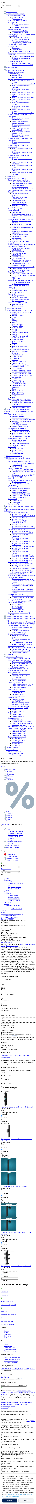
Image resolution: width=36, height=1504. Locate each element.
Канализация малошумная (20, 234)
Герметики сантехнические (18, 668)
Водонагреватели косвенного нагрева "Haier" (21, 125)
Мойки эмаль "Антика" (19, 687)
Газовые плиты (14, 29)
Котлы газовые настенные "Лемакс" (23, 558)
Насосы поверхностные (19, 258)
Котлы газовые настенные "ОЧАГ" (23, 560)
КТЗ (11, 478)
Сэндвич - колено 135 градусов (21, 370)
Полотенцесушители (16, 689)
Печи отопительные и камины (21, 406)
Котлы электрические (16, 602)
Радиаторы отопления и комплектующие (19, 616)
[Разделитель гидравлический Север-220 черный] (7, 1264)
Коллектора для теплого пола (21, 431)
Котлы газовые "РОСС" (19, 522)
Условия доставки (12, 856)
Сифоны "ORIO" (17, 714)
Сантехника (10, 655)
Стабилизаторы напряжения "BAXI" (23, 56)
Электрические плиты (16, 61)
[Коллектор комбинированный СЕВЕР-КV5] (9, 1171)
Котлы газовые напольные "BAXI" (23, 526)
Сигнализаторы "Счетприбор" (21, 495)
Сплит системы (17, 49)
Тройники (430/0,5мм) (19, 383)
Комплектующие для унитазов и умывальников (18, 671)
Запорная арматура (16, 416)
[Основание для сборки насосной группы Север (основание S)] (9, 1216)
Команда (11, 838)
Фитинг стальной (17, 452)
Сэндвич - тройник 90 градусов (22, 375)
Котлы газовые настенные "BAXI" (23, 531)
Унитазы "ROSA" (17, 738)
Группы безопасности (16, 414)
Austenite (14, 314)
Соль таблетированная (16, 646)
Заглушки (15, 329)
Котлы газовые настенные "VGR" (22, 555)
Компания (10, 779)
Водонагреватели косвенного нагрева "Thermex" (21, 135)
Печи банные (16, 404)
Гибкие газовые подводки (18, 468)
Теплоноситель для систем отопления (21, 647)
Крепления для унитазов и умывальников (20, 676)
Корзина (9, 771)
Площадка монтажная (19, 361)
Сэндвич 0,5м (16, 378)
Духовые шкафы (17, 19)
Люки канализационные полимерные (21, 244)
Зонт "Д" (14, 331)
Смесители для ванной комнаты (22, 723)
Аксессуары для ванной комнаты (20, 658)
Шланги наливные (18, 304)
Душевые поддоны (18, 667)
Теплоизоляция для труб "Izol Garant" (21, 726)
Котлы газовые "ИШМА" (20, 517)
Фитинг (12, 447)
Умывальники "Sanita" (19, 731)
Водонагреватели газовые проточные (21, 79)
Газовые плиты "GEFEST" (20, 32)
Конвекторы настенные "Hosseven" (23, 597)
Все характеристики (7, 942)
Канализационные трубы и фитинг (21, 219)
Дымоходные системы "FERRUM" (21, 312)
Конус (14, 344)
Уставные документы (12, 847)
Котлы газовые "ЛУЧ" (19, 519)
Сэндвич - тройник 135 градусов (22, 373)
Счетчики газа (16, 502)
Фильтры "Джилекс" (18, 709)
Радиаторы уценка (17, 755)
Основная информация (15, 831)
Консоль (14, 343)
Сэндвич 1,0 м (16, 380)
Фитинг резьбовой (18, 448)
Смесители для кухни (18, 725)
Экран (14, 395)
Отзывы (21, 944)
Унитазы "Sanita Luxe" (19, 740)
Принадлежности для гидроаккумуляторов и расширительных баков (19, 202)
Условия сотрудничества (14, 841)
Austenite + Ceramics (18, 315)
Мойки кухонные (15, 682)
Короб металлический (19, 482)
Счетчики (12, 499)
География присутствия (15, 835)
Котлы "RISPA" (17, 608)
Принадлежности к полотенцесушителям (18, 695)
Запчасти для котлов (16, 574)
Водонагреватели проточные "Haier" (23, 84)
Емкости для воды (15, 209)
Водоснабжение (11, 176)
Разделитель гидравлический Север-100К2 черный (17, 1107)
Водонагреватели (11, 67)
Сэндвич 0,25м (16, 377)
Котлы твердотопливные (17, 599)
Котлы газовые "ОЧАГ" (19, 521)
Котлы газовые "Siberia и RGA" (22, 514)
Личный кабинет (6, 869)
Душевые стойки (17, 720)
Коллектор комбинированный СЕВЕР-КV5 (14, 1186)
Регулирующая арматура (17, 438)
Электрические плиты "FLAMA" (22, 63)
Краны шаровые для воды (20, 426)
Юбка (13, 397)
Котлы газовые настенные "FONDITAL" (20, 539)
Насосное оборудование (17, 246)
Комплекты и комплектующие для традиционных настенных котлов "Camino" (22, 585)
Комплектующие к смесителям (21, 721)
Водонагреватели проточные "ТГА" (23, 113)
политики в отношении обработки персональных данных (16, 1391)
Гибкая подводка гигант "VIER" (22, 182)
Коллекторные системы (17, 428)
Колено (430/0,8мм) (18, 339)
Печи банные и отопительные (19, 399)
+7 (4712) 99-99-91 (29, 1369)
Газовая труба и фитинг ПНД (19, 461)
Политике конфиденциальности (15, 1494)
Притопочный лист (18, 366)
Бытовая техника (11, 12)
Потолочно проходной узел (20, 365)
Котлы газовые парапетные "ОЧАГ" (23, 568)
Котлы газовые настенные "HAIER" (23, 541)
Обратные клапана (18, 442)
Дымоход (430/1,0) (17, 327)
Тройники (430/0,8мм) (19, 385)
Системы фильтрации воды (18, 708)
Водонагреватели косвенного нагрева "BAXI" (21, 118)
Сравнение (10, 774)
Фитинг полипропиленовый (21, 270)
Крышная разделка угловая (20, 349)
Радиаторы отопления (16, 634)
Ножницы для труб (18, 212)
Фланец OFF (16, 387)
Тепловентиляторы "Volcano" (21, 51)
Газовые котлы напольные (18, 512)
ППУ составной (17, 356)
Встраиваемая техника (17, 15)
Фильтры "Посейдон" (18, 711)
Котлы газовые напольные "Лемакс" (23, 528)
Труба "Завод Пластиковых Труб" (22, 273)
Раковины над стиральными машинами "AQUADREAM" (21, 703)
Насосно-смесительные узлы (21, 435)
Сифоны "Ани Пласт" (19, 716)
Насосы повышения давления (21, 260)
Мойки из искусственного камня (22, 684)
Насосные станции (18, 251)
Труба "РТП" (16, 279)
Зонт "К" (14, 334)
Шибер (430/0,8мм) (18, 392)
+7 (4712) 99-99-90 (17, 1369)
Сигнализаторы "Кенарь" (20, 492)
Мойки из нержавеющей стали (21, 686)
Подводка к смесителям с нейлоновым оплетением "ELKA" (22, 187)
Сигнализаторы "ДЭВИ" (20, 490)
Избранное (9, 776)
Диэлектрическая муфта (17, 477)
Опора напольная (17, 355)
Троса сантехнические (19, 680)
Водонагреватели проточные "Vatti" (23, 97)
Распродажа (8, 1346)
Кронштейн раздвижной (19, 346)
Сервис (8, 819)
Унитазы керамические (17, 737)
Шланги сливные (17, 306)
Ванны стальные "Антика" (20, 665)
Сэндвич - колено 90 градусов (21, 372)
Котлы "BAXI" (16, 604)
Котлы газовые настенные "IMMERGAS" (20, 544)
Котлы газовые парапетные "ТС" (22, 572)
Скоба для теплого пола (19, 289)
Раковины (12, 697)
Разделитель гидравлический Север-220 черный (16, 1266)
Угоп (13, 614)
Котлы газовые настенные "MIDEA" (23, 546)
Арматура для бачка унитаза (21, 674)
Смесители (13, 718)
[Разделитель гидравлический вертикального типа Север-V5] (9, 1137)
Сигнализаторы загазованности (19, 488)
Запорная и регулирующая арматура (17, 409)
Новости (9, 815)
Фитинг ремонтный (18, 450)
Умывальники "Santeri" (19, 735)
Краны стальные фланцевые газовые (23, 419)
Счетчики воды (17, 500)
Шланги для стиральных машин (19, 302)
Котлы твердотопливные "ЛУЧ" (22, 601)
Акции (6, 890)
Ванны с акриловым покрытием (22, 663)
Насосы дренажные (18, 256)
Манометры (13, 485)
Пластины (15, 360)
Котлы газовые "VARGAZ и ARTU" (23, 516)
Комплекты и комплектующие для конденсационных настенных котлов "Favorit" (23, 580)
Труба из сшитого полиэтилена (21, 282)
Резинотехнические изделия (18, 706)
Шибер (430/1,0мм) (18, 394)
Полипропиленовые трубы (20, 268)
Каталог (7, 1344)
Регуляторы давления (18, 445)
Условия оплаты (11, 854)
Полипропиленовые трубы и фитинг (21, 267)
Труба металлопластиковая (20, 284)
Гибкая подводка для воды (18, 180)
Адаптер (14, 321)
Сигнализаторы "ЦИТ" (19, 497)
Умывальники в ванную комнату (20, 728)
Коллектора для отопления (20, 430)
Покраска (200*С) (17, 363)
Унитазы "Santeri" (17, 745)
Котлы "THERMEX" (18, 609)
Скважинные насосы (18, 265)
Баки (13, 322)
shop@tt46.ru (5, 1377)
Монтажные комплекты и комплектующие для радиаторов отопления (21, 624)
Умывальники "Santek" (19, 733)
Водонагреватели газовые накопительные (16, 73)
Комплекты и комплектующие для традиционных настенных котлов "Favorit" (22, 590)
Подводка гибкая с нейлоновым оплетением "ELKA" (22, 184)
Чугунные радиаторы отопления (22, 644)
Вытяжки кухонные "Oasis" (20, 27)
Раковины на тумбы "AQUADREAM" (18, 700)
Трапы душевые (17, 239)
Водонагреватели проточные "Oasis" (23, 92)
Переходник (15, 358)
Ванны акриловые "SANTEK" (21, 662)
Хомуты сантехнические (19, 297)
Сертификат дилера (7, 1055)
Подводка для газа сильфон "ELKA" (23, 475)
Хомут (14, 389)
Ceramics (14, 317)
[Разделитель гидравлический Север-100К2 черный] (6, 1105)
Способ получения (12, 860)
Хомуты (12, 294)
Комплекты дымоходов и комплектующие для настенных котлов (21, 576)
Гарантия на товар (12, 858)
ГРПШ (11, 460)
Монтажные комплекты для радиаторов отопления (20, 631)
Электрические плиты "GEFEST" (22, 65)
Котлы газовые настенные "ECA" (22, 533)
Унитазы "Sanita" (17, 742)
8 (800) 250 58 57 (6, 824)
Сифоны (12, 713)
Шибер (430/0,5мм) (18, 390)
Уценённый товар (12, 747)
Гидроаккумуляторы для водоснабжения (19, 198)
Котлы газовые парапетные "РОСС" (23, 570)
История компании (14, 836)
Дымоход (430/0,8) (17, 326)
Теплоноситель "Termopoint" (21, 651)
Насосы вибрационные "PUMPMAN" (19, 254)
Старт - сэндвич (17, 368)
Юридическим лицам (13, 821)
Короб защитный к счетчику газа (20, 480)
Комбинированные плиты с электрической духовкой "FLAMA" (23, 38)
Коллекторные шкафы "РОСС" (21, 433)
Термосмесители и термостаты (21, 436)
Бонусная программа (12, 845)
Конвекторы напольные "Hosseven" (23, 596)
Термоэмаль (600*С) (18, 382)
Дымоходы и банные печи (15, 308)
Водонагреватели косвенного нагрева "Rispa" (21, 129)
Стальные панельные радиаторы (22, 642)
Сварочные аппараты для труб (21, 214)
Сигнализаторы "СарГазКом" (21, 494)
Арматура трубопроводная (20, 418)
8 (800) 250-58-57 (6, 1369)
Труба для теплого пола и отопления (21, 280)
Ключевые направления (15, 833)
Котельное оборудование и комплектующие (20, 506)
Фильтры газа (13, 504)
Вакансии (10, 844)
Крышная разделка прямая (20, 348)
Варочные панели (17, 17)
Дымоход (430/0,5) (17, 324)
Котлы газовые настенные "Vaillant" (23, 557)
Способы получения (12, 946)
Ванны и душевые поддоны (18, 660)
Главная (8, 778)
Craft (13, 319)
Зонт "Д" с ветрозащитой (20, 332)
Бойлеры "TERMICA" (19, 77)
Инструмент (13, 210)
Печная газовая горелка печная (19, 613)
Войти (3, 766)
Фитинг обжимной (18, 292)
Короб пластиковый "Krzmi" (21, 483)
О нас (8, 830)
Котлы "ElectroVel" (18, 606)
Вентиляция (15, 48)
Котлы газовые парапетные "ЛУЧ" (23, 563)
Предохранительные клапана (21, 443)
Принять (9, 1500)
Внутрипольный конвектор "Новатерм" (21, 622)
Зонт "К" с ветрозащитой (20, 336)
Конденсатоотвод (17, 341)
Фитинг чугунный (18, 453)
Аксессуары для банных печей (21, 401)
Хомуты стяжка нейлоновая (20, 299)
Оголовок (15, 353)
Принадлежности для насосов (21, 263)
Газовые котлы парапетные (18, 562)
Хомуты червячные (18, 301)
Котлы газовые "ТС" (18, 524)
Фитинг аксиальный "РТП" (20, 290)
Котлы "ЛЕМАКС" (18, 611)
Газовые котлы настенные (18, 529)
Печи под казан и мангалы (20, 407)
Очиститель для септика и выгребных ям (20, 237)
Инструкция (17, 1055)
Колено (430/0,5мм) (18, 338)
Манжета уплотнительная (20, 351)
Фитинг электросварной (19, 466)
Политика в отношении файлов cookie (13, 1402)
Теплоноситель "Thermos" (20, 652)
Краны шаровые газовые (19, 425)
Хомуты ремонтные (18, 296)
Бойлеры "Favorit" (17, 75)
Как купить (10, 813)
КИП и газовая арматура (14, 456)
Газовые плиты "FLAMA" (20, 31)
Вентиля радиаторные (19, 440)
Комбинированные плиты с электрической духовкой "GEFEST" (23, 41)
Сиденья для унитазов (19, 679)
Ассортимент (12, 840)
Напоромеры (13, 487)
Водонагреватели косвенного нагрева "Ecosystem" (21, 122)
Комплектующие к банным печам (22, 402)
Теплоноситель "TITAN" (19, 649)
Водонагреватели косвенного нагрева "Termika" (21, 132)
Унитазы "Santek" (17, 743)
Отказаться (26, 1500)
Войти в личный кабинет (12, 1357)
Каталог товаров (11, 769)
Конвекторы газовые (16, 594)
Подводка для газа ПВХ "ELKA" (22, 470)
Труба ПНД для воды (16, 272)
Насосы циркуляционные (20, 262)
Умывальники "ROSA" (19, 730)
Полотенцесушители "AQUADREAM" (18, 691)
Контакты (9, 817)
